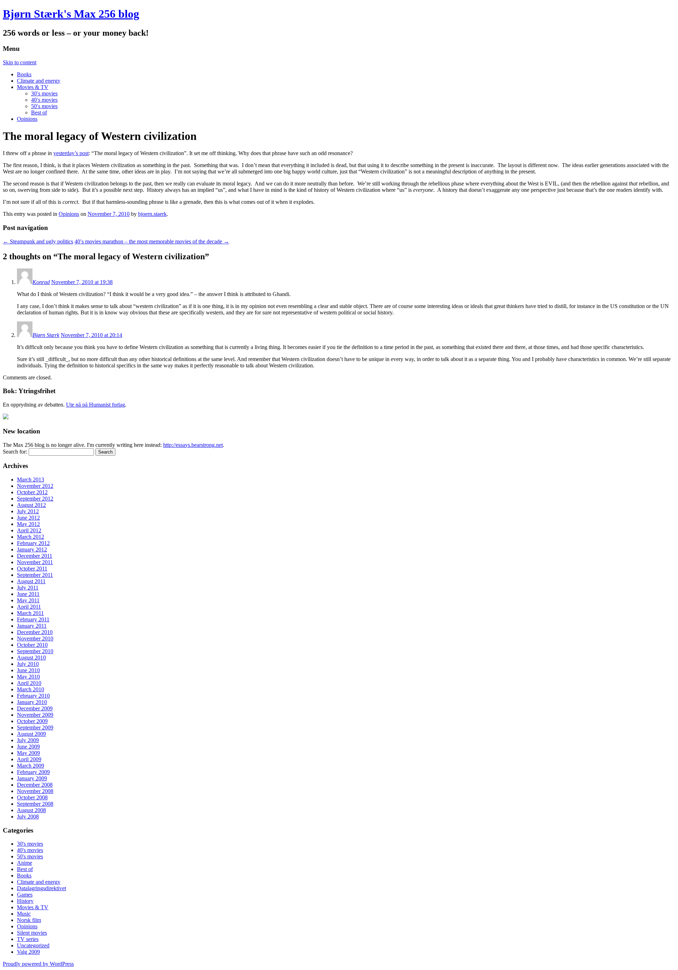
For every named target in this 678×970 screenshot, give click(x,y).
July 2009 (28, 740)
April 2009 (29, 759)
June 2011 (28, 594)
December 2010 (35, 632)
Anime (24, 863)
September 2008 (35, 804)
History (25, 901)
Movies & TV (32, 87)
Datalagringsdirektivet (41, 888)
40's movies (30, 850)
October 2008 (32, 797)
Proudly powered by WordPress (38, 964)
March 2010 (30, 689)
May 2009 (28, 753)
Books (24, 74)
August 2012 (31, 505)
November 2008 (35, 791)
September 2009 (35, 727)
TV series (27, 939)
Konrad (41, 282)
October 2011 (32, 569)
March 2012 (30, 537)
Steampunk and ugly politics (38, 241)
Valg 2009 (28, 952)
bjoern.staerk (152, 214)
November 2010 (35, 638)
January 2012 (32, 549)
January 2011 (32, 626)
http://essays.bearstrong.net (193, 445)
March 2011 (30, 613)
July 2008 (28, 817)
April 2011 (29, 607)
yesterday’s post (71, 153)
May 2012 (28, 524)
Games (24, 895)
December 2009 (35, 708)
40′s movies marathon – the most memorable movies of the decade (152, 241)
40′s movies (44, 100)
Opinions (27, 119)
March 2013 (30, 480)
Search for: (15, 452)
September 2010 (35, 651)
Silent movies (32, 933)
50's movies (30, 856)
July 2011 (27, 588)
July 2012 (28, 511)
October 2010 (32, 645)
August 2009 (31, 734)
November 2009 (35, 715)
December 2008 (35, 785)
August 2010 (31, 658)
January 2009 (32, 778)
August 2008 (31, 810)
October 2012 (32, 492)
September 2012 (35, 499)
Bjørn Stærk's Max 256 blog (71, 13)
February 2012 (33, 543)
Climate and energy (38, 81)
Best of (39, 113)
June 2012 (28, 518)
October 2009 (32, 721)
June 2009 (28, 747)
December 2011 (34, 556)
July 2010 (28, 664)
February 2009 (33, 772)
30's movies (30, 844)
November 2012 (35, 486)
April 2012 (29, 530)
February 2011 (33, 619)
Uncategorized (33, 945)
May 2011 (28, 600)
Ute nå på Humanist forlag (95, 405)
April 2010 (29, 683)
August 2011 (31, 581)
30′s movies (44, 93)
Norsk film (29, 920)
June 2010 (28, 670)
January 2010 (32, 702)
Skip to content (19, 62)
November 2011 (35, 562)
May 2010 (28, 677)
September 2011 (35, 575)
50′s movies (44, 106)
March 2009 (30, 766)
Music (24, 914)
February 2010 (33, 696)
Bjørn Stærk (45, 335)
